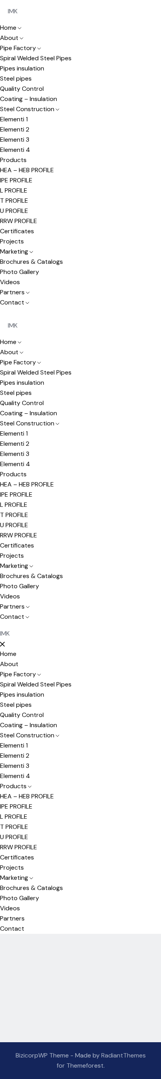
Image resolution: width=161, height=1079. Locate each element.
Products (13, 160)
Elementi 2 (14, 129)
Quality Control (22, 89)
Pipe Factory (18, 48)
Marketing (14, 251)
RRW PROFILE (18, 221)
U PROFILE (14, 211)
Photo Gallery (19, 272)
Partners (12, 292)
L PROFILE (13, 190)
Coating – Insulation (28, 99)
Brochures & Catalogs (31, 262)
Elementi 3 (14, 139)
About (9, 38)
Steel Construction (27, 109)
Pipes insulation (22, 68)
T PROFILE (14, 200)
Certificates (17, 231)
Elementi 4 (15, 150)
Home (8, 27)
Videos (10, 282)
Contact (12, 302)
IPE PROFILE (16, 180)
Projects (12, 241)
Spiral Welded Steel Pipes (36, 58)
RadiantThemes (123, 1055)
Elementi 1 (14, 119)
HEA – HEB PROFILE (27, 170)
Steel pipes (16, 78)
